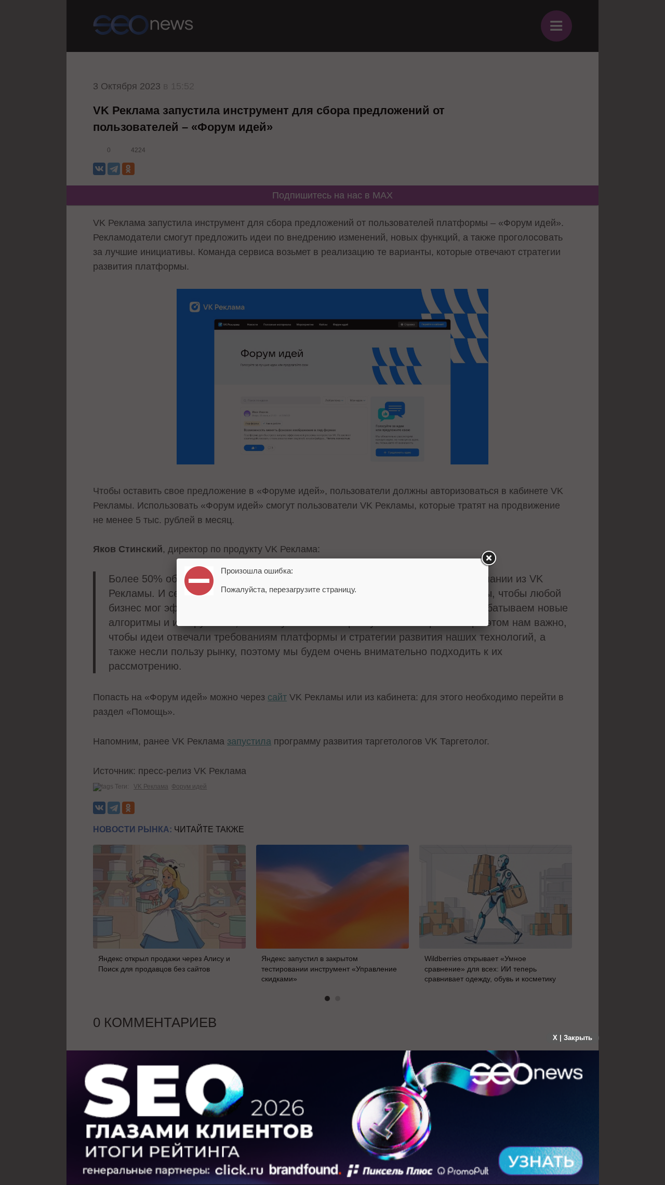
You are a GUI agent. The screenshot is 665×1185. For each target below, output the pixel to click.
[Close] (488, 558)
